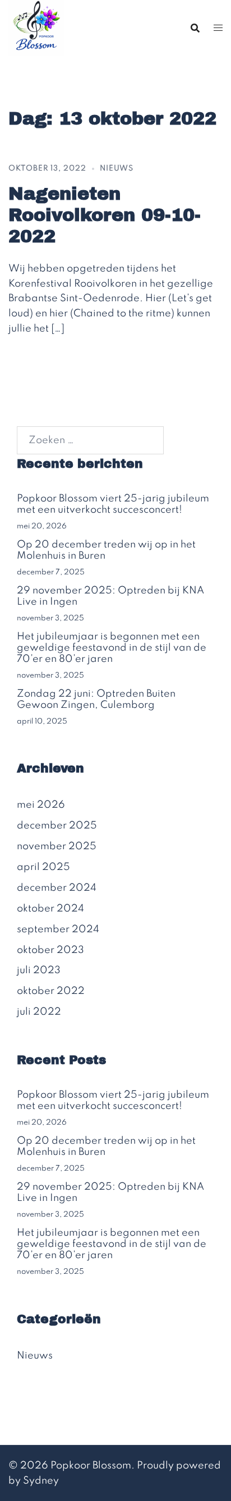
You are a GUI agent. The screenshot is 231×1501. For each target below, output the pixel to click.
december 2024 (56, 888)
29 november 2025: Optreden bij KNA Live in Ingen (110, 596)
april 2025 (43, 867)
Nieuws (116, 168)
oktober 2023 (50, 950)
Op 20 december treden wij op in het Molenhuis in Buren (106, 550)
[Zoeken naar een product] (195, 28)
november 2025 (56, 846)
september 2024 (58, 929)
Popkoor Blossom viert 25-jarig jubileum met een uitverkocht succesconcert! (113, 504)
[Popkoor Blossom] (36, 27)
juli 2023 (39, 970)
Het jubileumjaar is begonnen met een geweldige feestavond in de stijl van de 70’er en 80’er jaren (111, 648)
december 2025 (57, 826)
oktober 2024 (50, 909)
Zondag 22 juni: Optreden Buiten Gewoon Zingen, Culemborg (96, 699)
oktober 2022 (51, 991)
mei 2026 (41, 805)
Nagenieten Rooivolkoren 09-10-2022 (104, 215)
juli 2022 (39, 1012)
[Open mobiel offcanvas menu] (218, 28)
